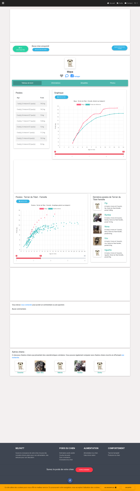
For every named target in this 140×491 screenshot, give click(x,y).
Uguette (108, 250)
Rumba (108, 215)
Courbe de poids (64, 455)
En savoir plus (110, 487)
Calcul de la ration (89, 455)
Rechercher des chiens (120, 47)
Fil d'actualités (20, 49)
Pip (106, 203)
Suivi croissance (64, 457)
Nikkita (60, 373)
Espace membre (84, 470)
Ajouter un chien (41, 49)
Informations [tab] (55, 83)
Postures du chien (114, 455)
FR (135, 3)
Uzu (106, 238)
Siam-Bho (40, 373)
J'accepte (128, 487)
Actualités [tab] (84, 83)
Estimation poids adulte (67, 453)
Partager (76, 76)
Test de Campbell (113, 453)
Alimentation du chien (91, 453)
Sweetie (20, 373)
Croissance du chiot (66, 460)
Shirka (100, 373)
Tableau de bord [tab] (27, 83)
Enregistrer (61, 97)
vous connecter (26, 305)
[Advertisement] (70, 25)
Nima (107, 226)
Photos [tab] (112, 83)
